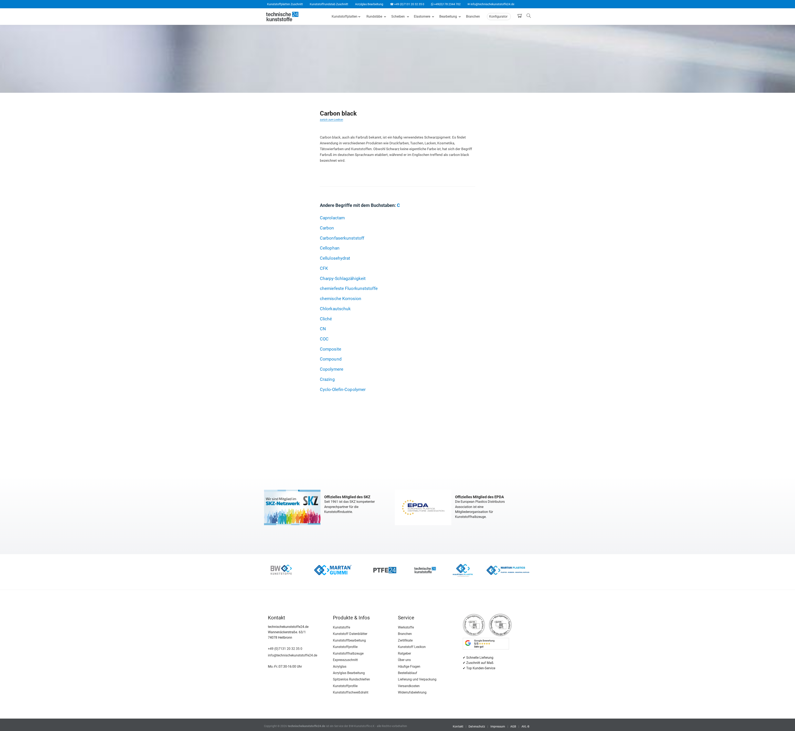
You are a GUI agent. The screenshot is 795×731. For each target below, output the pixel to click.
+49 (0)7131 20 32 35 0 (285, 649)
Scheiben (398, 16)
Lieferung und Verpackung (417, 679)
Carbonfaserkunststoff (342, 238)
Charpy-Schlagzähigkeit (343, 278)
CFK (324, 268)
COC (324, 338)
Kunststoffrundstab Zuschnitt (329, 4)
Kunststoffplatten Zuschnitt (285, 4)
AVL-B (526, 726)
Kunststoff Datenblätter (350, 634)
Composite (330, 349)
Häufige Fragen (409, 666)
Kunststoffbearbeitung (349, 640)
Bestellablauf (407, 673)
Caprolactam (332, 217)
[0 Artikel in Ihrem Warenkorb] (521, 16)
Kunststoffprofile (345, 647)
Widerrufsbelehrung (412, 692)
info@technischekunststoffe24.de (292, 655)
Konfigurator (498, 16)
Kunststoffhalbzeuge (348, 653)
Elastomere (422, 16)
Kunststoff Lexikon (412, 647)
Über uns (404, 660)
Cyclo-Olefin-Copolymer (343, 389)
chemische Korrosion (340, 298)
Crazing (327, 379)
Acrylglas (339, 666)
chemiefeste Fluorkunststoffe (349, 288)
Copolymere (331, 369)
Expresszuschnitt (345, 660)
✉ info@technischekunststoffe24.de (490, 4)
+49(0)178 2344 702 (446, 4)
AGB (513, 726)
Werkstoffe (406, 627)
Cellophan (330, 248)
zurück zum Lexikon (331, 119)
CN (323, 328)
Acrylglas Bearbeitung (369, 4)
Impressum (497, 726)
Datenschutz (477, 726)
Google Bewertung (484, 643)
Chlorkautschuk (335, 308)
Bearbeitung (448, 16)
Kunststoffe (341, 627)
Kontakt (458, 726)
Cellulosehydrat (335, 258)
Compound (331, 359)
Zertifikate (405, 640)
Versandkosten (409, 686)
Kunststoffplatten (344, 16)
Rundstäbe (374, 16)
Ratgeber (404, 653)
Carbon (327, 227)
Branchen (473, 16)
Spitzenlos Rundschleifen (351, 679)
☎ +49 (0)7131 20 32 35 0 (407, 4)
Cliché (326, 318)
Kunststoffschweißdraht (350, 692)
